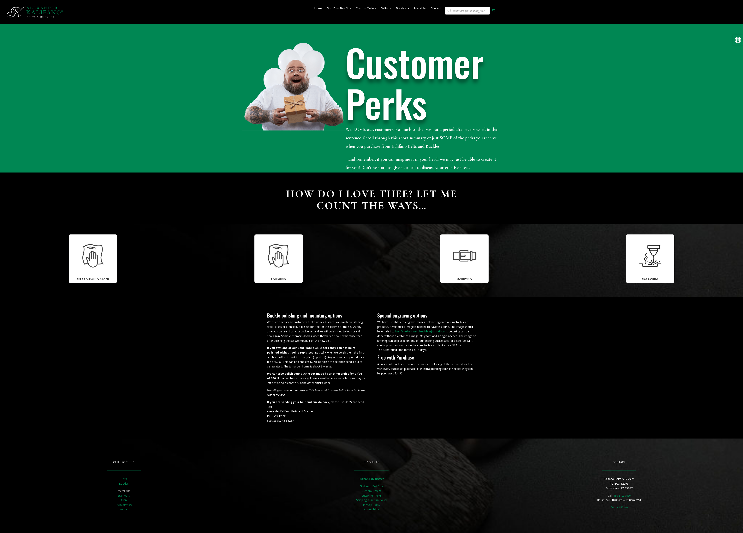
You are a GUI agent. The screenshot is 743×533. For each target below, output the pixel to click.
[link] (738, 40)
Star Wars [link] (124, 495)
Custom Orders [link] (366, 8)
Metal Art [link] (420, 8)
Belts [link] (384, 8)
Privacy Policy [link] (371, 504)
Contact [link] (436, 8)
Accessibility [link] (371, 509)
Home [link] (318, 8)
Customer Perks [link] (371, 495)
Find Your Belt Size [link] (339, 8)
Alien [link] (124, 500)
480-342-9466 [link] (622, 495)
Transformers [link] (123, 504)
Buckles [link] (401, 8)
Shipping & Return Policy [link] (371, 500)
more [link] (123, 509)
